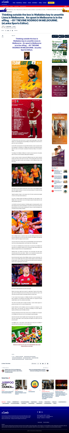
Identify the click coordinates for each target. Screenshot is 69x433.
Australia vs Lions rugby (19, 356)
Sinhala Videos (47, 401)
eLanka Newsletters (62, 401)
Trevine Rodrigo (9, 11)
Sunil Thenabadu (6, 403)
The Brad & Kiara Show (58, 190)
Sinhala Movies (39, 403)
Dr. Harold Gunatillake (15, 403)
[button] (58, 3)
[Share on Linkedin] (40, 364)
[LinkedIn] (66, 6)
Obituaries (54, 401)
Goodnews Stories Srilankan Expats (8, 9)
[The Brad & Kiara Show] (65, 191)
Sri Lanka (40, 401)
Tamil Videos (23, 403)
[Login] (56, 2)
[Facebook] (64, 6)
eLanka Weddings (5, 6)
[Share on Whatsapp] (38, 364)
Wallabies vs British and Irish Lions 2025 (18, 359)
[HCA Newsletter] (34, 384)
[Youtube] (61, 36)
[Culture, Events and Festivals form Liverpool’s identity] (8, 384)
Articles (15, 9)
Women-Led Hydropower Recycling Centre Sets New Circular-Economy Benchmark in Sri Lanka (58, 172)
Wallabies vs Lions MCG (28, 359)
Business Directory (23, 6)
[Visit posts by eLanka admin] (3, 27)
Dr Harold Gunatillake (45, 391)
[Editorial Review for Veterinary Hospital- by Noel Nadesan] (21, 384)
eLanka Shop (16, 6)
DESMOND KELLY (16, 401)
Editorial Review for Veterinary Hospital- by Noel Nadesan (20, 392)
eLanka (5, 2)
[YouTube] (65, 6)
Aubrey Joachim (61, 390)
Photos (55, 403)
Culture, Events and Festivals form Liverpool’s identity (7, 392)
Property (11, 6)
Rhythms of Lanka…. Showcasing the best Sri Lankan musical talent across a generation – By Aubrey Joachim (61, 394)
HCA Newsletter (32, 391)
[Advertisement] (59, 104)
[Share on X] (6, 31)
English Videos (34, 401)
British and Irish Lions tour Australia (29, 356)
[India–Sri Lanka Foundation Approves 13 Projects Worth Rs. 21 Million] (65, 181)
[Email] (8, 31)
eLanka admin (8, 26)
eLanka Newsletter (47, 403)
